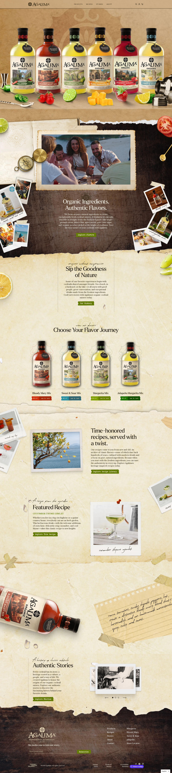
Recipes (110, 732)
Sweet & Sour (133, 736)
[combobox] (165, 771)
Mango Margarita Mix (130, 393)
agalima (39, 4)
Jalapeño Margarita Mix (101, 393)
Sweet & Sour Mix (41, 393)
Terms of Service (108, 765)
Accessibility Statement (124, 765)
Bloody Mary (133, 732)
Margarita (131, 728)
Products (111, 728)
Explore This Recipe (45, 533)
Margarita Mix (71, 393)
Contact (110, 743)
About (110, 739)
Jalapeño (131, 739)
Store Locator (133, 743)
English (164, 771)
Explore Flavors (86, 234)
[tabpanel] (130, 370)
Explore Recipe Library (105, 471)
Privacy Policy (95, 765)
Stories (110, 736)
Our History (86, 303)
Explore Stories (43, 698)
